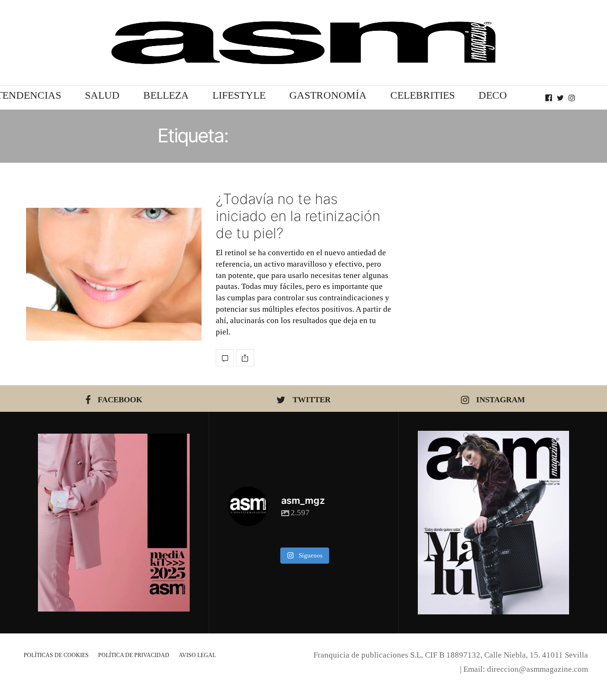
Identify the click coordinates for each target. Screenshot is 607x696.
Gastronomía (328, 95)
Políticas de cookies (56, 655)
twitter (312, 399)
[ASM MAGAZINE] (303, 42)
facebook (120, 399)
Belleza (166, 95)
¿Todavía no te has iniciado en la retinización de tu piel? (298, 215)
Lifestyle (239, 95)
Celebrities (422, 95)
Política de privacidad (133, 655)
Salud (102, 95)
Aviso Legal (197, 655)
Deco (492, 95)
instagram (500, 399)
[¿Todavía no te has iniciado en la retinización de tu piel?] (114, 274)
